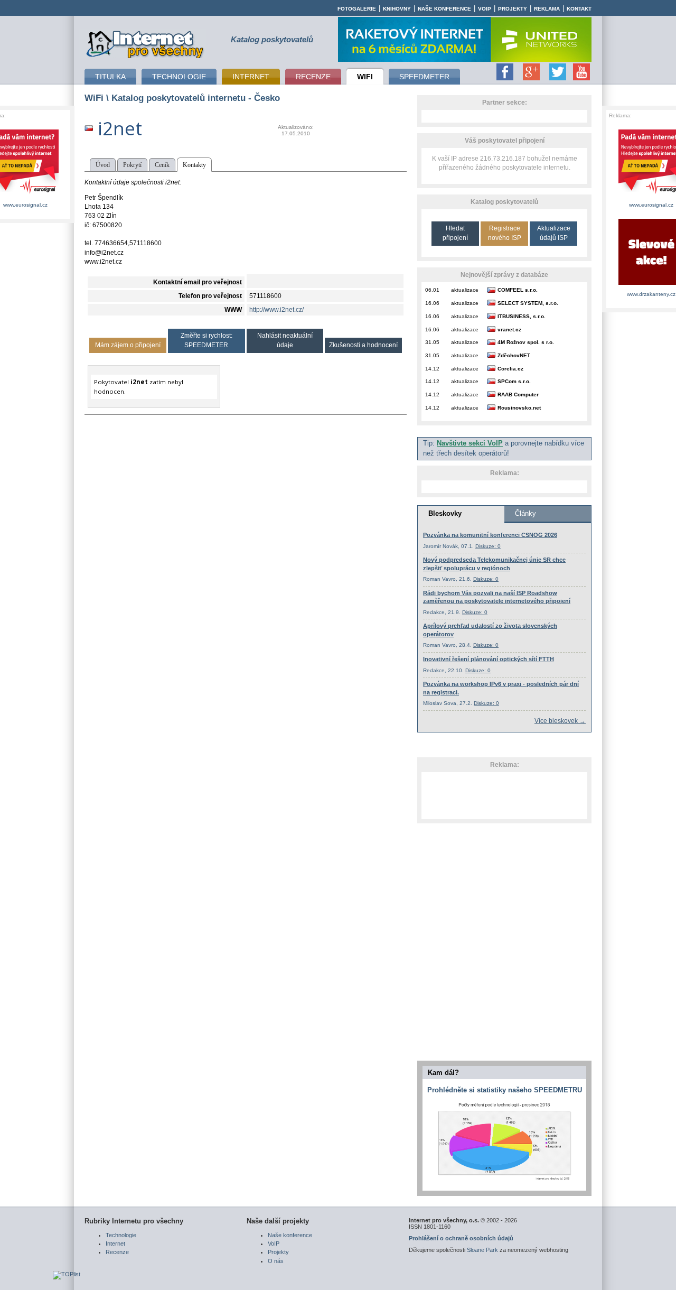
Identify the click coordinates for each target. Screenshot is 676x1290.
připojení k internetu (145, 43)
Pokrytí (132, 165)
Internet (115, 1243)
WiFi (94, 97)
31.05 (432, 342)
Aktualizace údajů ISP (553, 232)
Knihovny (397, 9)
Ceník (162, 165)
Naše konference (444, 9)
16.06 (432, 303)
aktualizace (464, 290)
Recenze (117, 1252)
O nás (276, 1261)
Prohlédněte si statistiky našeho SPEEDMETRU (504, 1090)
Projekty (512, 9)
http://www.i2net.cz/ (276, 310)
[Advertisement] (504, 795)
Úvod (103, 165)
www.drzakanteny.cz (651, 294)
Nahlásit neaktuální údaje (285, 340)
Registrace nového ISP (504, 232)
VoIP (484, 9)
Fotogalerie (356, 9)
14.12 (432, 369)
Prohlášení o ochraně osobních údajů (461, 1238)
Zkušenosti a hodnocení (363, 345)
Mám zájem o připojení (128, 345)
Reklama (547, 9)
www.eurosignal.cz (25, 205)
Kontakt (579, 9)
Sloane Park (482, 1250)
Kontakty (194, 165)
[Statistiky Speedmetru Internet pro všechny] (504, 1180)
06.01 (432, 290)
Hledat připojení (455, 232)
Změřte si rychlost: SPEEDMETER (206, 340)
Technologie (121, 1235)
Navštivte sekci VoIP (470, 443)
